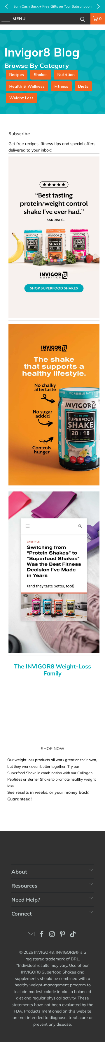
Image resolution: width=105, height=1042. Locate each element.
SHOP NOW (52, 748)
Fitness (61, 86)
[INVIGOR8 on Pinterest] (62, 934)
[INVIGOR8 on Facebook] (41, 934)
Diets (83, 86)
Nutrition (66, 74)
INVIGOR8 (44, 952)
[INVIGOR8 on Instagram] (52, 934)
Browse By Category (36, 65)
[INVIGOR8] (52, 18)
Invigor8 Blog (42, 52)
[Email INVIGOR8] (31, 934)
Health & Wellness (27, 86)
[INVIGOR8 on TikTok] (73, 934)
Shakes (41, 74)
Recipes (16, 74)
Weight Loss (21, 98)
